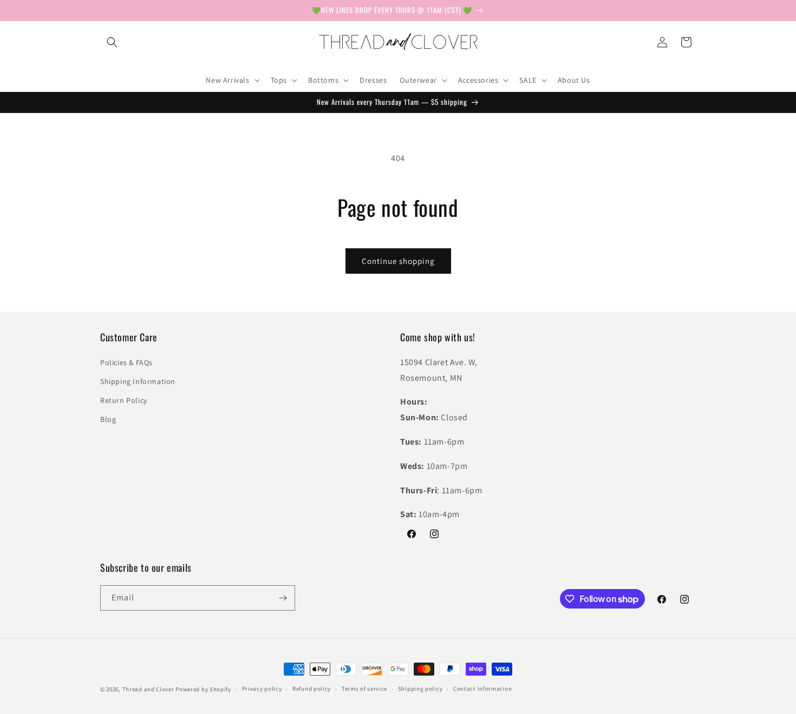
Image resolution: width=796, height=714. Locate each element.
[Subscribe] (283, 598)
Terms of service (364, 688)
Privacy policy (262, 688)
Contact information (482, 688)
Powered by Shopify (203, 689)
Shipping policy (420, 688)
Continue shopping (398, 261)
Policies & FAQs (126, 362)
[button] (112, 42)
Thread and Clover (148, 689)
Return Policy (123, 400)
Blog (108, 419)
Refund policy (311, 688)
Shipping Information (137, 381)
